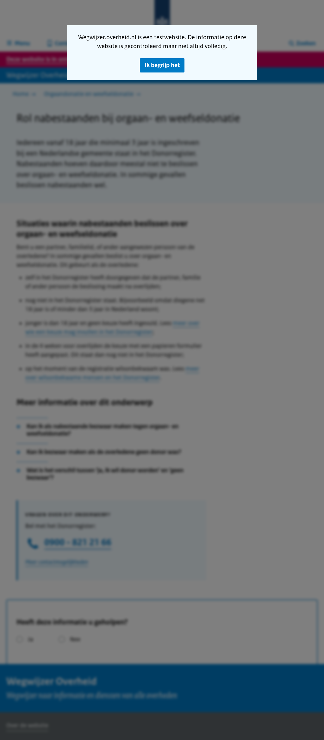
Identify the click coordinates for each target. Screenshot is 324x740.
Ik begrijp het (162, 65)
